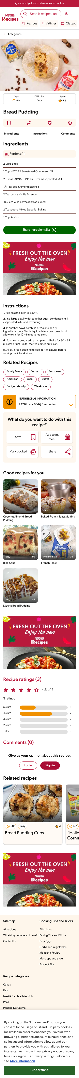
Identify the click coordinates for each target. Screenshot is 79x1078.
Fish (5, 990)
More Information (22, 1061)
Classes (71, 23)
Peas (6, 1002)
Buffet (45, 379)
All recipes (9, 929)
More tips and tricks (51, 958)
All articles (46, 929)
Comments (68, 133)
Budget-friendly (16, 386)
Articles (51, 23)
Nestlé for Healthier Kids (18, 996)
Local (30, 379)
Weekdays (40, 386)
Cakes (7, 984)
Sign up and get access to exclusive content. (39, 3)
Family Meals (14, 371)
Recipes (32, 23)
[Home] (10, 18)
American (12, 379)
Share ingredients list (36, 229)
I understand (39, 1070)
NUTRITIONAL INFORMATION (38, 401)
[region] (39, 1044)
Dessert (35, 371)
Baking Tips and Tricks (53, 935)
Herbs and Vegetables (53, 947)
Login (28, 765)
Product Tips (47, 964)
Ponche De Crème (14, 1008)
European (55, 371)
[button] (8, 122)
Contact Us (9, 941)
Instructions (40, 133)
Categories (14, 34)
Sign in (50, 765)
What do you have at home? (20, 935)
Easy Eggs (45, 941)
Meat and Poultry (50, 952)
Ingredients (11, 133)
